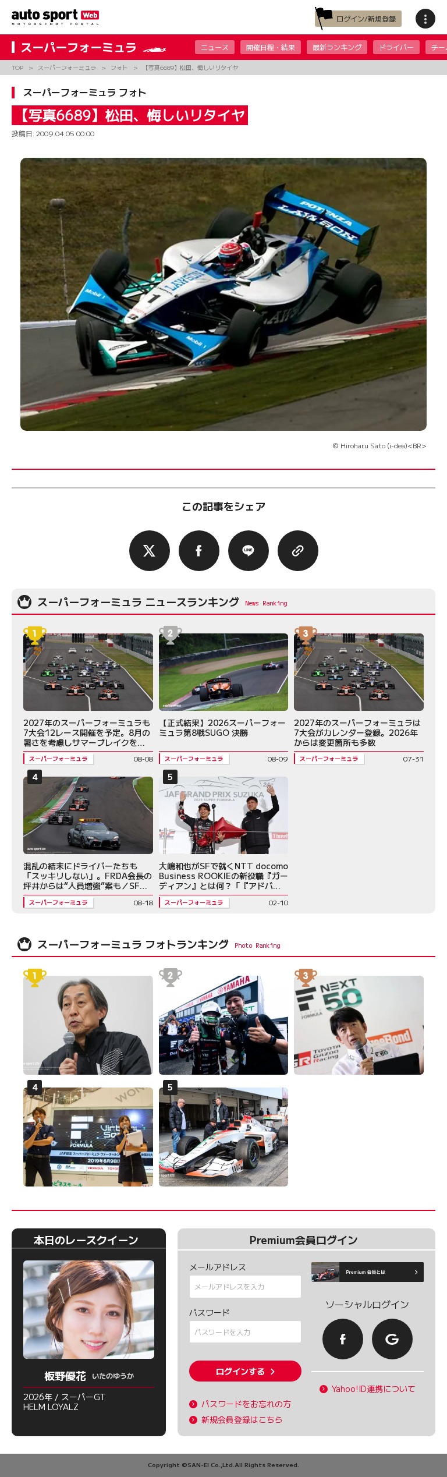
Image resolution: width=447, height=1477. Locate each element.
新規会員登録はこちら (242, 1420)
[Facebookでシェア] (199, 550)
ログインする (240, 1371)
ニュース (215, 47)
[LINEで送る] (248, 550)
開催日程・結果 (270, 47)
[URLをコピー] (298, 550)
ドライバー (396, 47)
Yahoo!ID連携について (374, 1389)
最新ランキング (337, 47)
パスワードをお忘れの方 (246, 1404)
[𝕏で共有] (149, 550)
